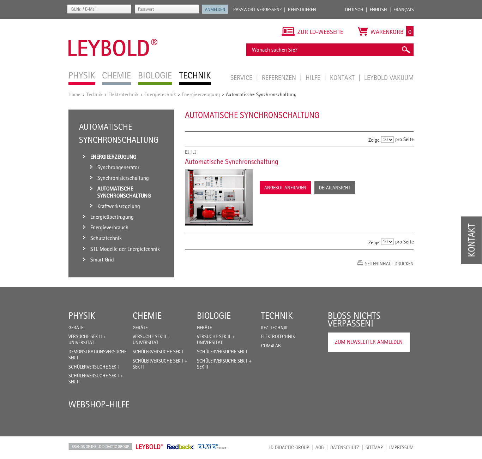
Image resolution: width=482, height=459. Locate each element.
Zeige (374, 140)
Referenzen (280, 77)
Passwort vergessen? (257, 9)
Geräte (75, 327)
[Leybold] (113, 22)
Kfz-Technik (274, 327)
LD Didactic (100, 446)
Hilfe (314, 77)
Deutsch (354, 9)
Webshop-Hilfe (98, 404)
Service (242, 77)
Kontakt (343, 77)
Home (74, 94)
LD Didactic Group (289, 447)
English (378, 9)
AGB (319, 447)
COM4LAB (271, 345)
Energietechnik (160, 94)
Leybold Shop (149, 446)
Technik (94, 94)
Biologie (214, 315)
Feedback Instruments (180, 446)
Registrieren (302, 9)
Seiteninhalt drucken (389, 263)
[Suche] (405, 50)
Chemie (147, 315)
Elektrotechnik (123, 94)
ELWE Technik (212, 446)
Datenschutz (344, 447)
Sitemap (374, 447)
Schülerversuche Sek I (93, 367)
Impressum (401, 447)
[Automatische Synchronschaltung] (219, 197)
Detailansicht (334, 187)
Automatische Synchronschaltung (231, 161)
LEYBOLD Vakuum (389, 77)
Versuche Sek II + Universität (87, 339)
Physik (81, 315)
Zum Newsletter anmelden (369, 342)
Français (403, 9)
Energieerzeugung (201, 94)
